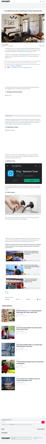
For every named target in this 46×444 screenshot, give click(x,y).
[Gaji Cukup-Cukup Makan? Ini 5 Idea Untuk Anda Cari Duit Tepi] (8, 332)
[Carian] (40, 1)
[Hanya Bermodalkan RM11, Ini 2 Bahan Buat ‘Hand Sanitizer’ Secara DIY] (8, 349)
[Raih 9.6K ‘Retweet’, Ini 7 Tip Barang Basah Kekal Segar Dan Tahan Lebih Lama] (8, 315)
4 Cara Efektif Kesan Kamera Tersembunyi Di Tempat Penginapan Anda (23, 11)
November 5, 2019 (27, 67)
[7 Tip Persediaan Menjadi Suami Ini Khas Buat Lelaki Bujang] (8, 366)
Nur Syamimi (42, 45)
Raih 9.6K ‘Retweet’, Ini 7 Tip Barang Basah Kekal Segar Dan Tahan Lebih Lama (28, 311)
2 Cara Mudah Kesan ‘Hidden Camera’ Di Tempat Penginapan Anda (28, 379)
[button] (43, 1)
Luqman (7, 293)
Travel (6, 44)
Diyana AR (20, 365)
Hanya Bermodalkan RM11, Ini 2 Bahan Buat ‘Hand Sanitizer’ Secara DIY (29, 345)
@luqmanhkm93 (25, 54)
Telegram (12, 424)
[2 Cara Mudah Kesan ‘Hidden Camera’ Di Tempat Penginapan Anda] (8, 383)
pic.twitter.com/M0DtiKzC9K (15, 65)
